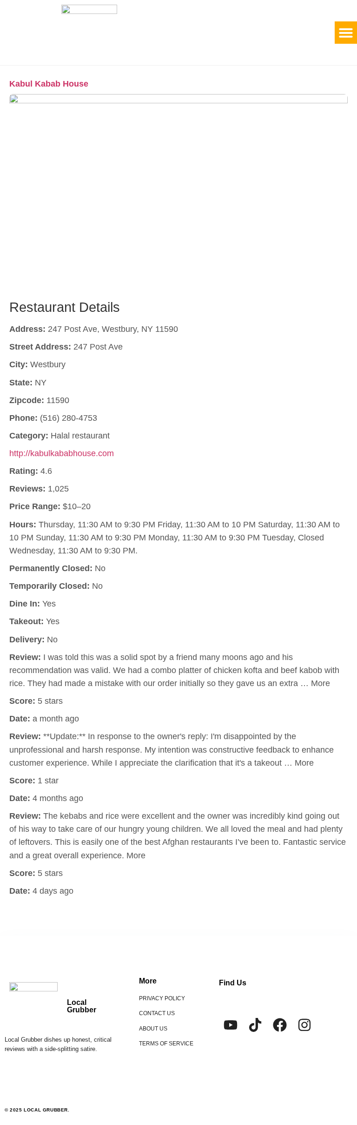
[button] (346, 32)
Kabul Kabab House (48, 83)
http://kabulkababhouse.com (61, 453)
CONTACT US (157, 1013)
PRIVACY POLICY (162, 998)
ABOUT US (153, 1028)
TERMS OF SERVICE (166, 1043)
